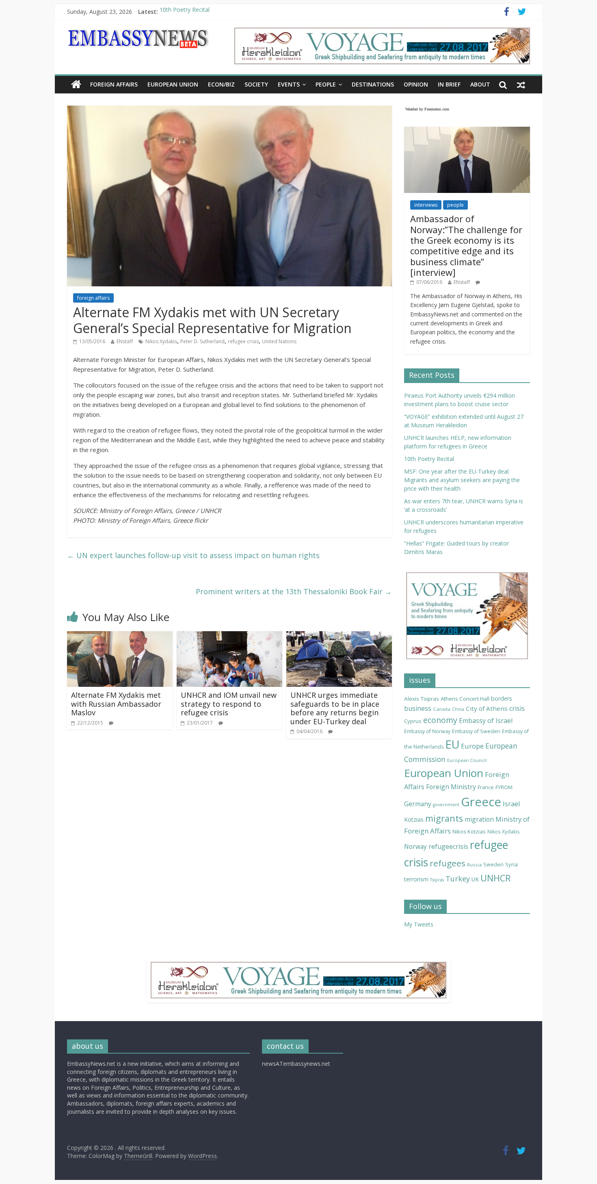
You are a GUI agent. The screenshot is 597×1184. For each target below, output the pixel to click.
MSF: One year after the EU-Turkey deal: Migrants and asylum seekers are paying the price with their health (462, 480)
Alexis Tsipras (421, 698)
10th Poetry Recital (185, 11)
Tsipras (437, 880)
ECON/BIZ (221, 84)
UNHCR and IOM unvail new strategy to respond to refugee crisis (229, 703)
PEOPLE (326, 84)
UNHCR (495, 878)
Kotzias (414, 819)
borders (501, 698)
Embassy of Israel (486, 720)
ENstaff (125, 341)
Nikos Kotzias (469, 831)
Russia (474, 864)
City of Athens (487, 708)
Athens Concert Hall (465, 698)
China (458, 709)
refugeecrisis (448, 846)
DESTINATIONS (373, 84)
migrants (444, 818)
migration (479, 819)
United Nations (279, 341)
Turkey (458, 878)
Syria (511, 864)
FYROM (504, 787)
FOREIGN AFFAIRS (114, 84)
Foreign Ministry (451, 786)
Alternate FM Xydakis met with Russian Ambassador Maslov (116, 703)
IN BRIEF (449, 84)
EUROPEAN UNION (172, 84)
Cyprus (413, 721)
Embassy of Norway (427, 731)
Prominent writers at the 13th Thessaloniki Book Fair (294, 591)
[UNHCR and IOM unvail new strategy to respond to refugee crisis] (229, 636)
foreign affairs (93, 297)
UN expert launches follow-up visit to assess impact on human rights (193, 555)
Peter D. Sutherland (202, 341)
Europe (472, 746)
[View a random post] (521, 84)
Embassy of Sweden (476, 731)
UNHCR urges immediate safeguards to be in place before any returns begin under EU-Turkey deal (334, 708)
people (455, 204)
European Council (467, 760)
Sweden (493, 864)
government (446, 804)
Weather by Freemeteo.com (427, 109)
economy (440, 719)
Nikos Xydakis (161, 341)
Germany (417, 803)
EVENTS (289, 84)
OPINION (416, 84)
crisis (517, 708)
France (486, 787)
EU (452, 744)
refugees (447, 863)
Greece (481, 802)
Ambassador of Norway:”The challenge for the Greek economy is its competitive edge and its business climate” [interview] (466, 245)
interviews (425, 204)
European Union (443, 773)
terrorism (416, 879)
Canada (441, 709)
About (480, 84)
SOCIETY (256, 84)
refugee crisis (243, 341)
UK (475, 879)
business (417, 708)
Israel (511, 803)
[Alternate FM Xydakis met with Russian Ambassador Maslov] (120, 636)
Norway (415, 846)
